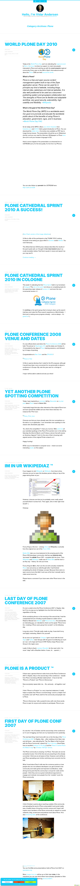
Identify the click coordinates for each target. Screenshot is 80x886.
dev (11, 289)
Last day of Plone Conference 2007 (26, 600)
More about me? (53, 16)
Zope (24, 640)
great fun (25, 316)
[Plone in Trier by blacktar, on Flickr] (27, 359)
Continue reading (29, 257)
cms (12, 348)
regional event (61, 64)
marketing (7, 679)
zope (6, 620)
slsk (6, 408)
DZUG (37, 129)
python (15, 617)
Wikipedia (47, 102)
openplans (16, 737)
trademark (13, 683)
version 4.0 (46, 289)
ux (11, 292)
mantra (17, 678)
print (13, 407)
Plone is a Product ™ (29, 668)
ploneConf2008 (9, 352)
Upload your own (32, 865)
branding (7, 677)
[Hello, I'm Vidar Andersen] (40, 9)
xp (13, 292)
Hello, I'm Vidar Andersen (40, 14)
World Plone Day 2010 (31, 44)
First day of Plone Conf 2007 (33, 723)
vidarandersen (8, 409)
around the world (47, 72)
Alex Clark (7, 348)
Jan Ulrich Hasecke (50, 127)
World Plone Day (36, 64)
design (17, 475)
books (32, 448)
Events (7, 41)
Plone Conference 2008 (53, 344)
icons (6, 407)
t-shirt (15, 408)
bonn (6, 53)
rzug (6, 619)
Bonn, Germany (29, 66)
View (28, 865)
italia (14, 613)
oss (13, 290)
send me (60, 429)
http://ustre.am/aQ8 (29, 187)
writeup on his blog (40, 745)
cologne (13, 219)
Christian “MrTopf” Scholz (44, 747)
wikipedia (12, 478)
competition (11, 406)
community (8, 349)
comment (42, 401)
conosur (7, 613)
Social (15, 202)
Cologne (27, 287)
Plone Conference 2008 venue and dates (33, 336)
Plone (19, 41)
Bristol (61, 240)
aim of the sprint (38, 287)
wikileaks (7, 478)
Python (31, 640)
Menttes (39, 621)
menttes (7, 615)
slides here (35, 131)
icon (16, 406)
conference (14, 349)
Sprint (49, 285)
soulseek (10, 408)
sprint (6, 220)
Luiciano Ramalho (12, 614)
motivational (13, 615)
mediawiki (13, 476)
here (64, 135)
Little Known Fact (10, 462)
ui (9, 292)
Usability (16, 272)
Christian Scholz (14, 734)
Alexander (53, 401)
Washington (8, 353)
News (6, 202)
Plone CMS (46, 549)
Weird (10, 388)
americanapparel (9, 405)
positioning (8, 681)
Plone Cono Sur (50, 621)
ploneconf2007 (8, 617)
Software (25, 41)
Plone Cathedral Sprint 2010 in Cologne (34, 277)
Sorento (51, 240)
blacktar (16, 405)
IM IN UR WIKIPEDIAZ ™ (29, 465)
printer (17, 407)
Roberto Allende (14, 618)
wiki (18, 477)
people (16, 679)
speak (9, 619)
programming (8, 291)
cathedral (7, 219)
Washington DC (40, 346)
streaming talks (31, 815)
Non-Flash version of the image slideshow (36, 234)
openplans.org (27, 870)
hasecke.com (27, 129)
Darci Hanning (8, 736)
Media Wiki (26, 553)
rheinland (7, 618)
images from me (31, 874)
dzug (11, 613)
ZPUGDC (9, 354)
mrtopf (6, 737)
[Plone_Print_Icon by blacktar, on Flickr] (29, 416)
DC (18, 349)
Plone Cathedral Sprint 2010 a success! (34, 207)
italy (6, 614)
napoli (10, 616)
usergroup (14, 619)
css (14, 475)
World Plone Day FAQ (33, 121)
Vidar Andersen (9, 51)
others (46, 547)
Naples (6, 616)
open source (13, 41)
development (15, 289)
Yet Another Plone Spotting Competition (31, 393)
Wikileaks (48, 471)
